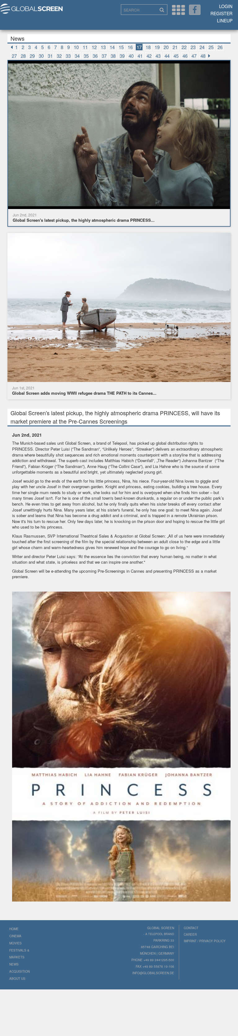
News (14, 964)
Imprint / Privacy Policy (205, 941)
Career (190, 934)
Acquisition (19, 971)
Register (221, 13)
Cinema (15, 936)
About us (17, 978)
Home (14, 929)
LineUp (224, 20)
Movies (15, 943)
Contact (191, 928)
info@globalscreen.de (153, 973)
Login (225, 6)
